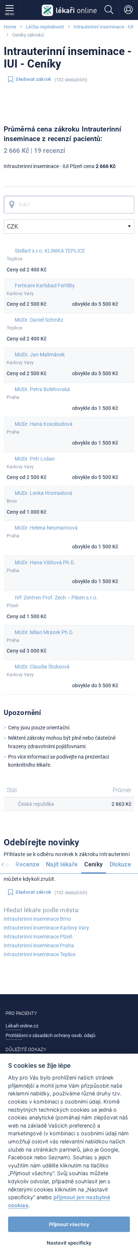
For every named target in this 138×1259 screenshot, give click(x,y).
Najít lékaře (62, 864)
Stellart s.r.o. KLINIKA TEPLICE (50, 251)
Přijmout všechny (69, 1224)
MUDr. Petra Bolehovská (42, 389)
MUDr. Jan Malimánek (40, 354)
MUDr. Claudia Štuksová (42, 667)
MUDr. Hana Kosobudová (43, 424)
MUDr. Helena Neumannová (46, 528)
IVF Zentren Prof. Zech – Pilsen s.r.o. (56, 598)
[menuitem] (27, 865)
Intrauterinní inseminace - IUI (104, 27)
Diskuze (120, 864)
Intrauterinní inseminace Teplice (39, 954)
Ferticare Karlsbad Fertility (45, 285)
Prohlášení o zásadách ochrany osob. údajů (50, 1035)
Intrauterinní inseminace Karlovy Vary (46, 928)
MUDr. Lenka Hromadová (43, 493)
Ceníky (93, 864)
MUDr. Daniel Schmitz (39, 320)
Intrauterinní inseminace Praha (39, 945)
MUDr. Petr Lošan (35, 459)
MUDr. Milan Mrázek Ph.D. (44, 632)
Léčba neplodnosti (45, 27)
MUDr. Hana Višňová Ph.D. (45, 562)
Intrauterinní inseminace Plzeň (38, 937)
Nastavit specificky (69, 1243)
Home (10, 27)
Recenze (27, 864)
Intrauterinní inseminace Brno (37, 919)
